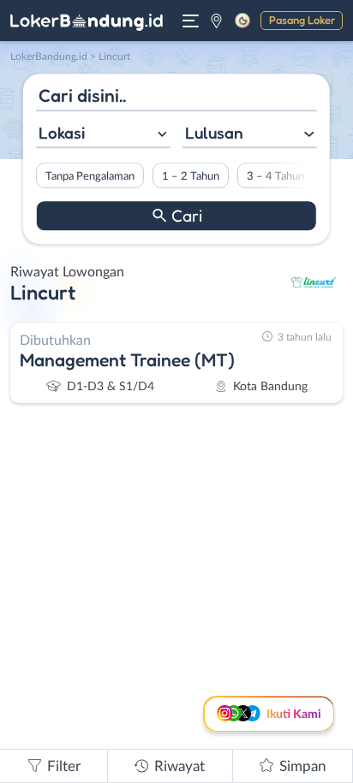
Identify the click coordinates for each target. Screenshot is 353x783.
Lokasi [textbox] (62, 132)
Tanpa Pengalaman (90, 176)
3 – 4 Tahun (275, 176)
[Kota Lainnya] (216, 20)
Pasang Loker (302, 20)
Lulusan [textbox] (214, 132)
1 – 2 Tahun (190, 176)
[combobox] (103, 135)
